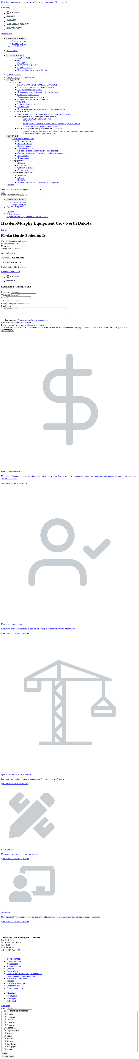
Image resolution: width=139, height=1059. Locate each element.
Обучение (21, 102)
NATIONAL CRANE (27, 65)
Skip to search (61, 2)
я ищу (4, 1008)
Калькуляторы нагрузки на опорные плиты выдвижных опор (51, 123)
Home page (11, 1028)
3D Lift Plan (28, 121)
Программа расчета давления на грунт (40, 126)
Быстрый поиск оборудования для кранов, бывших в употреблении (32, 779)
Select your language (10, 195)
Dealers (10, 1020)
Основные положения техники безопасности (38, 151)
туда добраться (8, 253)
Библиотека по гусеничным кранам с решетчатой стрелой (44, 114)
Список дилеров (14, 961)
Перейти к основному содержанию (17, 2)
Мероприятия (13, 1030)
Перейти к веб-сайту (10, 271)
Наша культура (24, 146)
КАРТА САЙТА (14, 959)
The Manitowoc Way (26, 148)
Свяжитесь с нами (25, 168)
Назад (4, 230)
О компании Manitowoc (23, 138)
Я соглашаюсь (26, 320)
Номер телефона (8, 303)
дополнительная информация (14, 483)
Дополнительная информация (15, 633)
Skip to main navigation (44, 2)
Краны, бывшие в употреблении (32, 70)
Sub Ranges (12, 1044)
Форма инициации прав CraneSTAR (39, 133)
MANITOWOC (24, 58)
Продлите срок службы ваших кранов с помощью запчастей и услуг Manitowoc (38, 629)
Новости (21, 163)
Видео (9, 1049)
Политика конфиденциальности (29, 325)
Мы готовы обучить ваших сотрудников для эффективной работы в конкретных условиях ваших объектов (50, 917)
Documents (11, 1022)
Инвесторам (23, 158)
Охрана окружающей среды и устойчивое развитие (41, 153)
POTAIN (21, 63)
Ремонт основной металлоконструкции (35, 87)
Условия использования (18, 978)
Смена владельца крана (28, 94)
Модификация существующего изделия (19, 854)
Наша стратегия (24, 143)
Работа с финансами (26, 104)
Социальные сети (25, 170)
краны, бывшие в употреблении (16, 774)
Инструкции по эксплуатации (20, 77)
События (21, 165)
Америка (21, 175)
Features (10, 1025)
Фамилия (5, 295)
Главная (10, 212)
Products (10, 1038)
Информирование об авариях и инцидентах (37, 92)
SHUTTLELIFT (24, 68)
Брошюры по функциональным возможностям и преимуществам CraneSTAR (58, 131)
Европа (20, 177)
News (9, 1033)
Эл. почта (5, 300)
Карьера (10, 185)
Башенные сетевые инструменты (32, 99)
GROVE (21, 60)
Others (9, 1036)
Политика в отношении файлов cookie (24, 973)
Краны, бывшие (14, 966)
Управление (23, 155)
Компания (5, 292)
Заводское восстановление (29, 89)
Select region (6, 189)
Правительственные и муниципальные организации (41, 109)
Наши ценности (24, 141)
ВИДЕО (21, 180)
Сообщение (6, 306)
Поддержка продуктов (11, 624)
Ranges (10, 1041)
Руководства (12, 964)
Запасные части (14, 75)
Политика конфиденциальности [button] (33, 320)
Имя (3, 298)
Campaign (11, 1017)
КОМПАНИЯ (13, 136)
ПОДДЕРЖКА (13, 80)
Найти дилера (13, 214)
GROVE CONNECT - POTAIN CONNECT (37, 85)
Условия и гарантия (16, 983)
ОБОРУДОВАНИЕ (15, 55)
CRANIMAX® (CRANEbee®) (37, 119)
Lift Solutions (23, 106)
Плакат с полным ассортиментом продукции (38, 182)
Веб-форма (12, 1047)
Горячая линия (13, 986)
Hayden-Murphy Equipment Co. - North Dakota (27, 216)
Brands (10, 1014)
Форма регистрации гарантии (31, 97)
